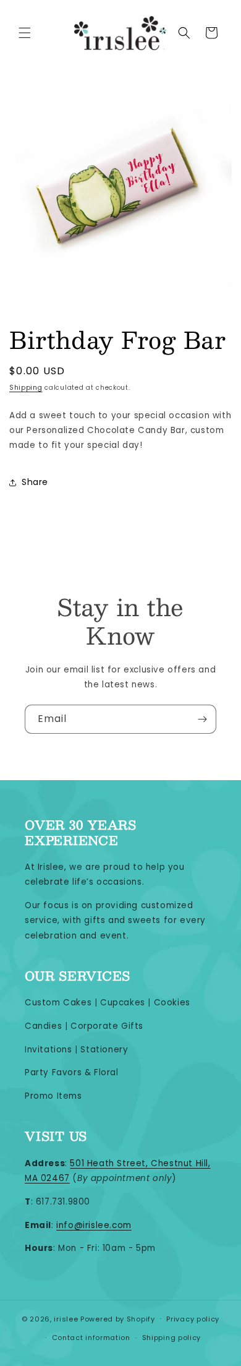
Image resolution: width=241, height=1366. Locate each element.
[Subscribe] (202, 719)
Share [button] (35, 482)
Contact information (91, 1337)
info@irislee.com (94, 1225)
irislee (66, 1318)
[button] (24, 32)
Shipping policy (171, 1337)
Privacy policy (192, 1319)
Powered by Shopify (117, 1318)
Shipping (26, 387)
